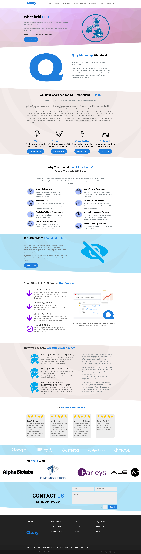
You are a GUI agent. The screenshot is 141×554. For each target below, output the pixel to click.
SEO (50, 3)
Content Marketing (56, 526)
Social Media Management (50, 547)
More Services (92, 3)
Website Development (80, 3)
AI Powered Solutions (56, 529)
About (101, 3)
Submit (112, 507)
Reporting (53, 534)
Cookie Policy (100, 529)
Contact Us (77, 526)
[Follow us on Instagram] (110, 552)
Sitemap (99, 531)
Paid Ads (57, 3)
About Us (76, 524)
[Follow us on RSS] (114, 552)
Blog (27, 547)
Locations (76, 531)
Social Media (66, 3)
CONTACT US (31, 39)
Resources (77, 529)
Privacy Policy (101, 526)
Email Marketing (55, 524)
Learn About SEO (36, 151)
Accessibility (100, 534)
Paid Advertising (59, 151)
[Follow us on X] (106, 552)
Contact (109, 3)
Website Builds (82, 151)
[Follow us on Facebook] (102, 552)
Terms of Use (100, 524)
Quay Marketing (43, 552)
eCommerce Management (58, 531)
